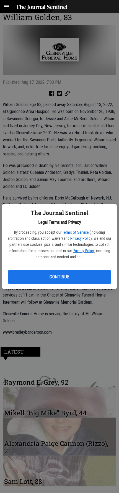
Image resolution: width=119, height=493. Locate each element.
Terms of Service (75, 232)
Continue (59, 276)
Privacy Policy (81, 238)
